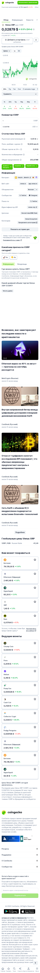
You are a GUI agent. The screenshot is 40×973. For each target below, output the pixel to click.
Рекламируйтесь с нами (11, 240)
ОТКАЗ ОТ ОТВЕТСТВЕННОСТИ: (14, 918)
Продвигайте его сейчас (31, 630)
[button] (23, 183)
